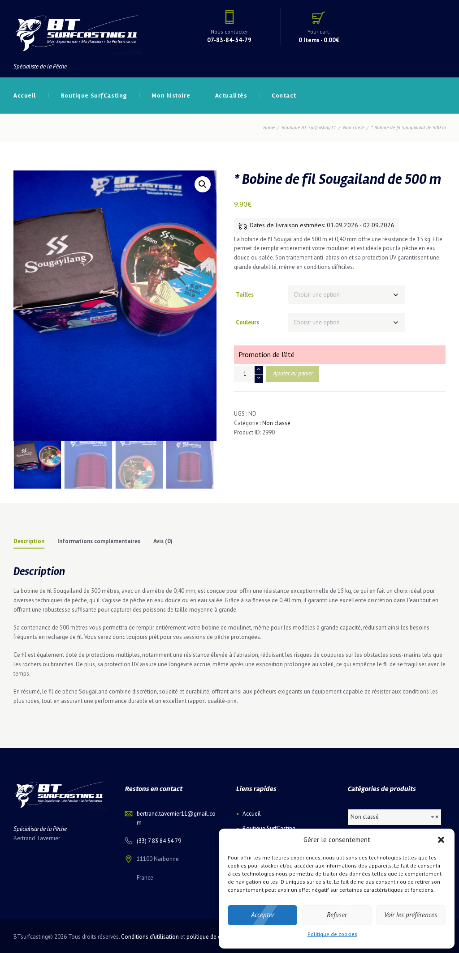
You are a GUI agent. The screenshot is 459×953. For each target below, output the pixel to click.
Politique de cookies (332, 934)
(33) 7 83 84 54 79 (159, 841)
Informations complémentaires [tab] (98, 541)
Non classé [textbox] (394, 817)
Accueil (251, 813)
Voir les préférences (410, 914)
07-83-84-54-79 (229, 40)
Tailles (245, 294)
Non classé (353, 127)
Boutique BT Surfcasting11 (308, 127)
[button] (441, 839)
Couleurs (247, 322)
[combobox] (395, 817)
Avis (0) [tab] (163, 541)
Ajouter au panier (293, 373)
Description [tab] (28, 541)
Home (269, 127)
